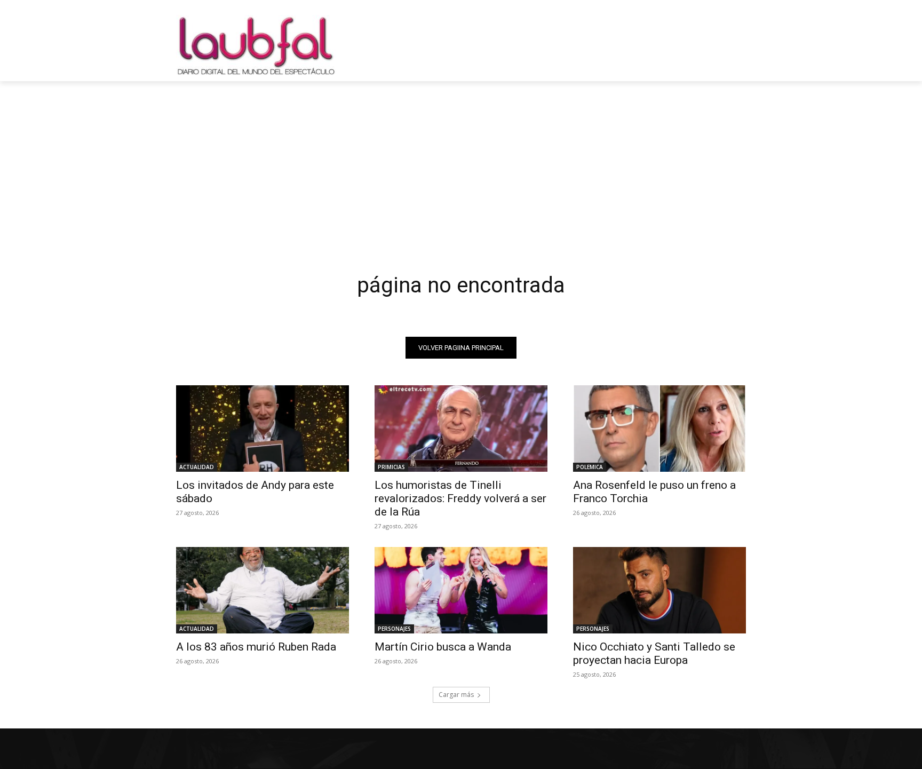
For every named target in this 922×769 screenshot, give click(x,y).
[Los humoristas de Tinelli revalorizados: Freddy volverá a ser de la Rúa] (461, 428)
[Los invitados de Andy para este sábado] (262, 428)
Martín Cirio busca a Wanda (443, 646)
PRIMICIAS (391, 467)
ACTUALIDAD (196, 467)
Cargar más (456, 694)
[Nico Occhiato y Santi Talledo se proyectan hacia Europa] (659, 590)
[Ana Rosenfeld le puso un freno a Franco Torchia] (659, 428)
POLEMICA (589, 467)
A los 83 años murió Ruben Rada (256, 646)
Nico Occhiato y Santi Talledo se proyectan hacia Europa (654, 653)
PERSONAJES (394, 628)
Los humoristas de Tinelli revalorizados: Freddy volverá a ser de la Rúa (460, 498)
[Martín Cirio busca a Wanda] (461, 590)
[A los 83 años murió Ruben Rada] (262, 590)
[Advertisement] (461, 161)
